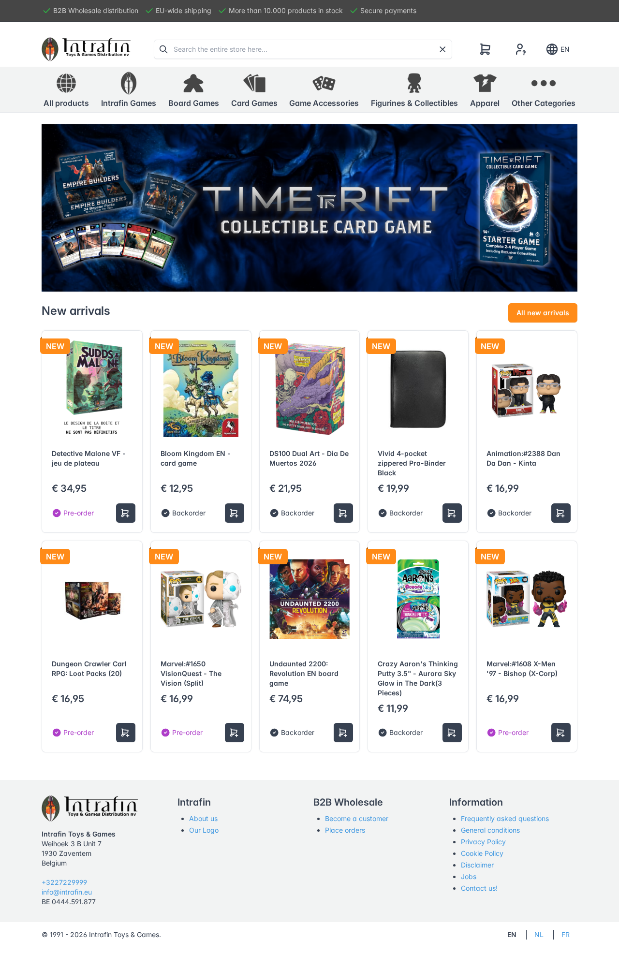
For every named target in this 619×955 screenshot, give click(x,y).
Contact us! (479, 888)
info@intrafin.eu (67, 892)
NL (539, 934)
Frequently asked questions (505, 818)
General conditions (490, 830)
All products (66, 103)
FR (565, 934)
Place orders (345, 830)
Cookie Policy (482, 853)
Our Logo (204, 830)
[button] (128, 90)
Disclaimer (477, 865)
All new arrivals (542, 313)
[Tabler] (86, 49)
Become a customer (356, 818)
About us (203, 818)
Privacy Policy (483, 841)
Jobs (468, 876)
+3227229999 (64, 882)
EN (565, 49)
